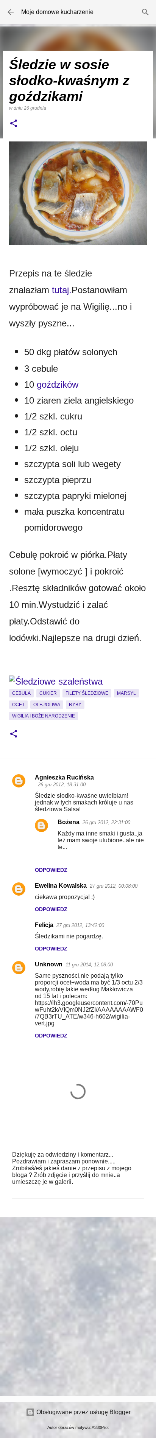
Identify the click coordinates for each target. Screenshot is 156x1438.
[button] (13, 124)
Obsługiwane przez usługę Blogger (83, 1412)
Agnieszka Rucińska (64, 777)
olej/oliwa (46, 704)
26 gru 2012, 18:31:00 (62, 784)
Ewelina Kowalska (61, 885)
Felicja (44, 925)
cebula (21, 693)
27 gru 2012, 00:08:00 (113, 886)
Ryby (75, 704)
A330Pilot (100, 1427)
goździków (57, 384)
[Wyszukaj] (145, 12)
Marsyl (126, 693)
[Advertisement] (78, 1306)
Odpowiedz (51, 870)
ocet (18, 704)
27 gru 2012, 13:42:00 (80, 925)
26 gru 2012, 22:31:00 (106, 822)
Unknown (48, 964)
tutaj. (62, 290)
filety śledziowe (87, 693)
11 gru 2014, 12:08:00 (89, 964)
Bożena (69, 822)
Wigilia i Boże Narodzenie (43, 716)
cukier (48, 693)
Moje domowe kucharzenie (57, 12)
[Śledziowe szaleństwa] (56, 681)
